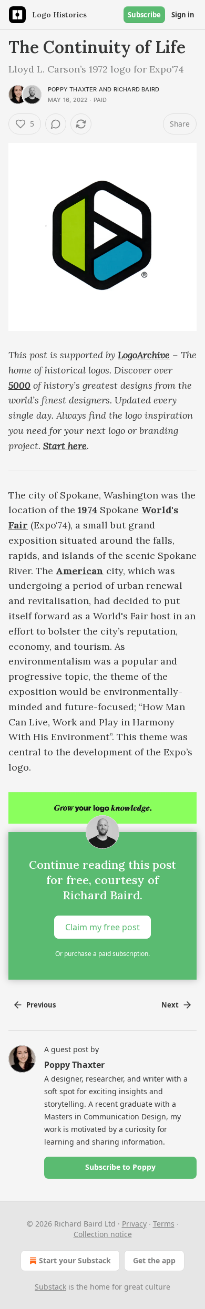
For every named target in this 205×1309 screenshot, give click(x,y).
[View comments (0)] (55, 123)
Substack (50, 1287)
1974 (87, 510)
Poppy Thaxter (72, 89)
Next (170, 1005)
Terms (164, 1224)
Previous (41, 1005)
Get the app (154, 1260)
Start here (65, 446)
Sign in (182, 14)
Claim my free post (102, 927)
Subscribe (144, 14)
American (80, 571)
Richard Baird (137, 89)
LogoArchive (144, 355)
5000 (19, 385)
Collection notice (103, 1234)
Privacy (134, 1224)
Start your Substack (75, 1260)
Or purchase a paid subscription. (102, 953)
